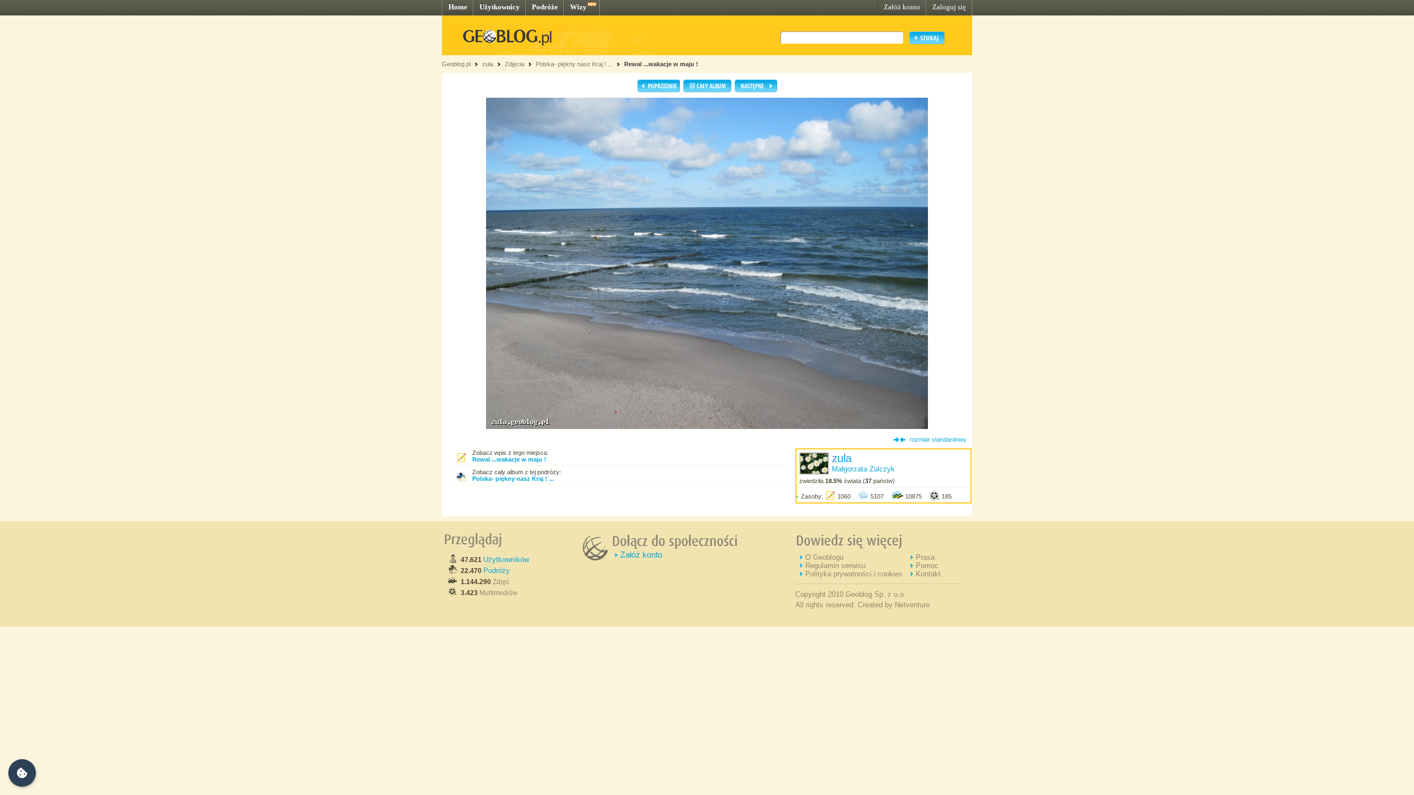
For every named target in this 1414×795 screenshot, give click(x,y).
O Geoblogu (824, 557)
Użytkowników (506, 559)
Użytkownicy (499, 7)
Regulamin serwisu (835, 565)
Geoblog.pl (456, 64)
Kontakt (928, 574)
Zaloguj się (949, 7)
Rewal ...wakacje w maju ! (661, 64)
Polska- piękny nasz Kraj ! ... (575, 64)
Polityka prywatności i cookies (854, 574)
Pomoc (927, 565)
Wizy (578, 7)
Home (458, 7)
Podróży (496, 570)
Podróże (545, 7)
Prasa (925, 557)
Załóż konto (902, 7)
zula (487, 64)
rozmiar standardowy (938, 439)
